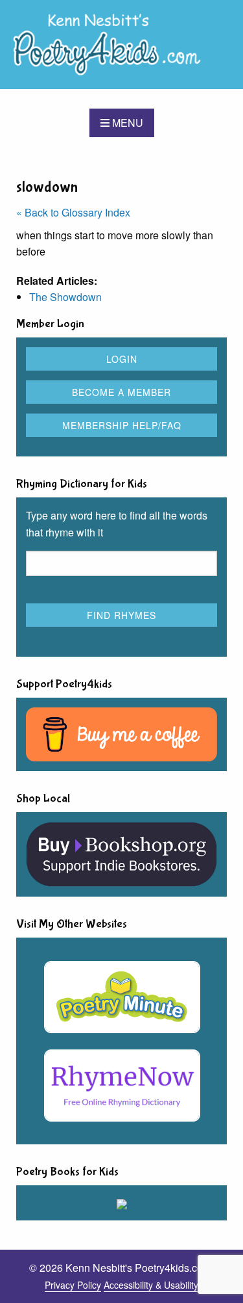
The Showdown (65, 296)
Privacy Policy (73, 1284)
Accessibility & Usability (151, 1284)
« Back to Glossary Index (73, 212)
